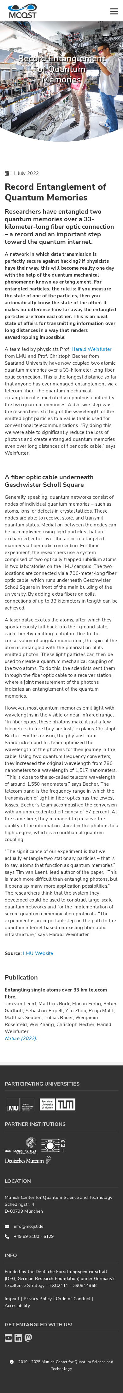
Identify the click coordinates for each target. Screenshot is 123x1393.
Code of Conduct (74, 1299)
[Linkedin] (18, 1338)
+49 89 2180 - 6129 (34, 1236)
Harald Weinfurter (91, 349)
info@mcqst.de (28, 1226)
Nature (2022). (21, 1038)
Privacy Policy (38, 1299)
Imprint (13, 1299)
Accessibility (17, 1306)
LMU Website (38, 953)
